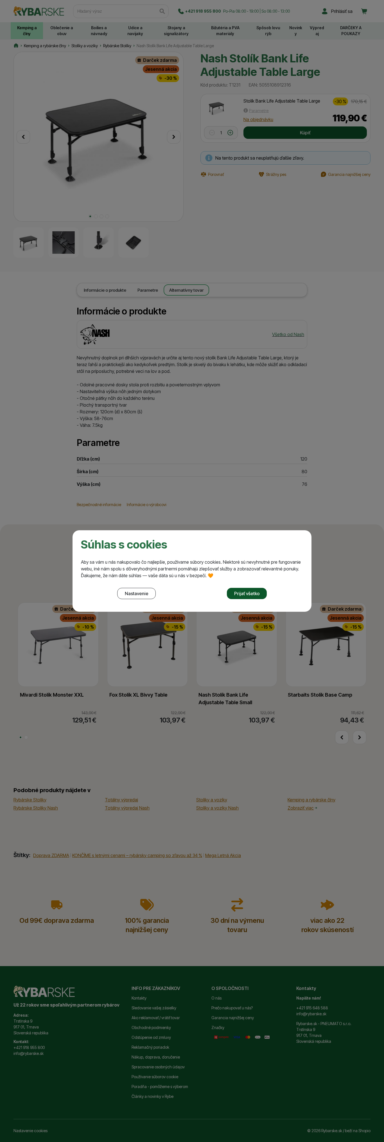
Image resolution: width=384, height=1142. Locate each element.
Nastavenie (136, 593)
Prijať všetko (247, 593)
